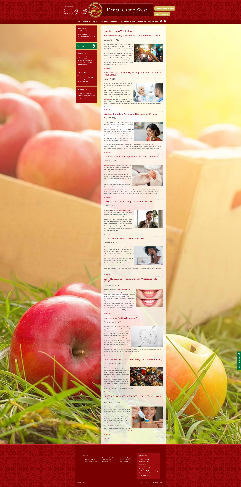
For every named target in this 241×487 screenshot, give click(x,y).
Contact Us (86, 22)
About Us (104, 22)
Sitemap (163, 482)
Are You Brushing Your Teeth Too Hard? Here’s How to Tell (133, 397)
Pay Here (95, 22)
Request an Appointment (165, 8)
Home (77, 22)
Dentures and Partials (91, 461)
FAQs (120, 22)
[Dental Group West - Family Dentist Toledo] (120, 10)
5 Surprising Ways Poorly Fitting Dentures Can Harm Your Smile (132, 73)
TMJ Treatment (124, 461)
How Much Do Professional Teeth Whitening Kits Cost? (130, 279)
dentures (107, 99)
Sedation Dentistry (90, 459)
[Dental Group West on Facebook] (161, 21)
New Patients (153, 22)
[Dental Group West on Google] (165, 21)
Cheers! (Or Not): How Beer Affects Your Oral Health (132, 35)
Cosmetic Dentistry (125, 458)
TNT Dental (157, 482)
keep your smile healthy (126, 431)
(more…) (107, 68)
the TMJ (150, 144)
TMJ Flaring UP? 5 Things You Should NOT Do (128, 201)
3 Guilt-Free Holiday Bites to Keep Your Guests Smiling (133, 359)
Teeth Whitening (106, 459)
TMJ (105, 253)
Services (113, 22)
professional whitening (120, 338)
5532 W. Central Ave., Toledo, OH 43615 (75, 14)
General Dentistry (90, 458)
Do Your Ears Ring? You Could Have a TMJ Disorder (131, 114)
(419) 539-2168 (75, 10)
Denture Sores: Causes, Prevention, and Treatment (131, 156)
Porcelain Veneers (125, 459)
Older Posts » (108, 439)
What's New (141, 22)
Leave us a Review (162, 14)
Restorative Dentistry (108, 458)
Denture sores (108, 165)
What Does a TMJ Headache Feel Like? (125, 238)
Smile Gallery (129, 22)
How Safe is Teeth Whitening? (120, 318)
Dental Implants (106, 461)
